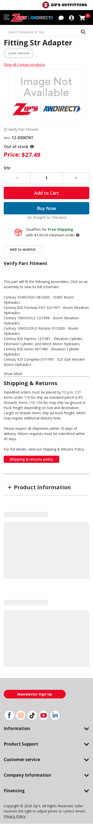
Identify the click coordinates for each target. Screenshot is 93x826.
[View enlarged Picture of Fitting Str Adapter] (46, 94)
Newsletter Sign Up (34, 694)
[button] (71, 17)
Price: (12, 154)
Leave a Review (18, 53)
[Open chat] (61, 17)
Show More (13, 373)
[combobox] (46, 31)
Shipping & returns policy (31, 459)
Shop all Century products (24, 64)
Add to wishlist (23, 249)
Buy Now (46, 208)
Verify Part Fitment (23, 130)
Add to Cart (46, 193)
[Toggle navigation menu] (6, 17)
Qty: (7, 167)
